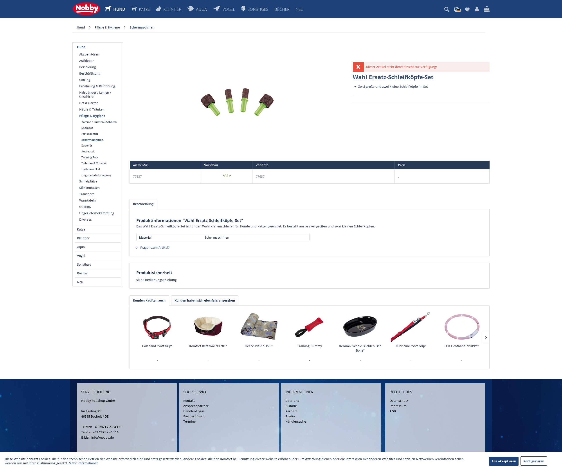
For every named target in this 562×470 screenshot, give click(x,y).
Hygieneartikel (90, 169)
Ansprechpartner (196, 406)
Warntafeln (87, 200)
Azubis (290, 416)
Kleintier (83, 238)
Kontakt (189, 401)
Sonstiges (84, 264)
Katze (81, 229)
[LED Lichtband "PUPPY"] (462, 326)
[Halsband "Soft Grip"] (157, 326)
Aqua (81, 247)
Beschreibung (143, 204)
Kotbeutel (87, 151)
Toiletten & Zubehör (94, 163)
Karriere (291, 411)
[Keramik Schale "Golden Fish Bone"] (360, 326)
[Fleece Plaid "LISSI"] (259, 326)
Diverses (85, 219)
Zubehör (86, 145)
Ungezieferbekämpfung (96, 175)
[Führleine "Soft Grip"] (411, 326)
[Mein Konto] (477, 9)
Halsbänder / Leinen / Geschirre (95, 94)
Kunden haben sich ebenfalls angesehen (205, 300)
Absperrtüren (89, 54)
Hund (81, 47)
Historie (291, 406)
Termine (189, 421)
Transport (86, 194)
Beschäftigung (89, 73)
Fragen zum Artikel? (154, 247)
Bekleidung (87, 67)
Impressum (398, 406)
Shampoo (87, 128)
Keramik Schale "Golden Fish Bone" (360, 348)
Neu (80, 282)
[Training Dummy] (309, 326)
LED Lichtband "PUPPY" (462, 346)
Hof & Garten (88, 103)
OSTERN (85, 207)
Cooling (84, 80)
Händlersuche (295, 421)
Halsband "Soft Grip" (157, 346)
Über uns (292, 401)
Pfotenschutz (89, 134)
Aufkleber (86, 61)
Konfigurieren (533, 461)
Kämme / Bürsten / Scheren (99, 122)
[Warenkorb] (487, 9)
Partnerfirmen (193, 416)
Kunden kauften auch (149, 300)
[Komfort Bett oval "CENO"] (208, 326)
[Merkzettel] (467, 9)
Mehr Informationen (84, 463)
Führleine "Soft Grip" (411, 346)
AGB (393, 411)
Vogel (81, 256)
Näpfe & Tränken (91, 109)
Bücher (82, 273)
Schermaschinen (92, 139)
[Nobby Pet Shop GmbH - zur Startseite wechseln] (86, 8)
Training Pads (90, 157)
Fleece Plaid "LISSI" (259, 346)
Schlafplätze (88, 181)
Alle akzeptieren (504, 461)
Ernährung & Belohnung (97, 86)
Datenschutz (399, 401)
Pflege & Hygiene (92, 116)
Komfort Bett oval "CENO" (208, 346)
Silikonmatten (89, 188)
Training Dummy (309, 346)
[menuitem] (446, 9)
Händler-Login (193, 411)
